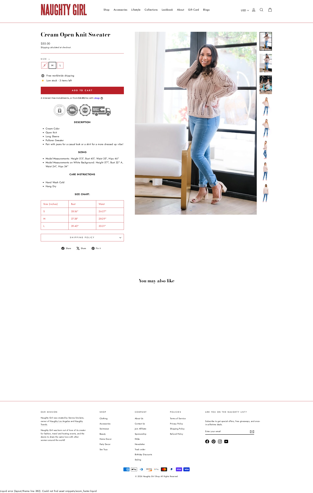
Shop (107, 10)
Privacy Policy (176, 423)
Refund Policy (176, 433)
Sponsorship (140, 433)
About (180, 10)
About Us (139, 418)
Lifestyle (135, 10)
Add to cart (68, 370)
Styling (138, 459)
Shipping (45, 47)
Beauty (103, 433)
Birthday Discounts (143, 454)
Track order (140, 449)
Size (45, 59)
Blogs (206, 10)
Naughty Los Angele (59, 421)
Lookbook (167, 10)
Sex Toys (104, 449)
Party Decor (105, 444)
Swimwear (104, 428)
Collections (151, 10)
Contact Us (140, 423)
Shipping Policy (177, 428)
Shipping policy (82, 237)
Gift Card (193, 10)
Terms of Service (178, 418)
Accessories (120, 10)
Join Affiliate (140, 428)
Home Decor (106, 439)
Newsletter (140, 444)
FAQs (137, 439)
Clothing (104, 418)
